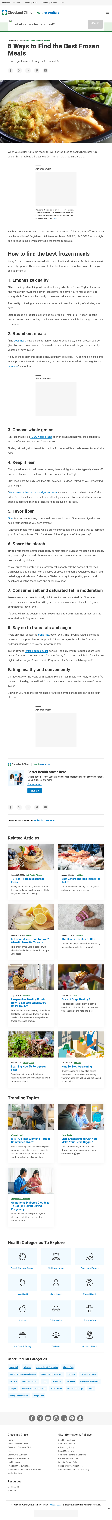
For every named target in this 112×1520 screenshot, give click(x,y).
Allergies (27, 1367)
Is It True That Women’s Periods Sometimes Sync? (31, 1140)
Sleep (91, 1388)
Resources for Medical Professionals (24, 1469)
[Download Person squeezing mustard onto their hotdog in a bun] (81, 977)
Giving (10, 1451)
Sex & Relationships (75, 1388)
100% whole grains (41, 436)
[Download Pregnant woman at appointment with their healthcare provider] (31, 1181)
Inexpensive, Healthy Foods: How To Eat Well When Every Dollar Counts (28, 1003)
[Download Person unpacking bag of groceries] (81, 1044)
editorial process (44, 820)
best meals (20, 340)
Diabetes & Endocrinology (51, 1374)
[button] (107, 12)
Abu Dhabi (16, 3)
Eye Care (13, 1381)
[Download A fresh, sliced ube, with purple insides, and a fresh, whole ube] (81, 917)
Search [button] (95, 23)
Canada (27, 3)
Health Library (14, 1462)
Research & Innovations (18, 1458)
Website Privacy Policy (68, 1462)
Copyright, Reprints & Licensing (72, 1455)
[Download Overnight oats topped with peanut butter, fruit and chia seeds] (31, 857)
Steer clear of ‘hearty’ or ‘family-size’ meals (33, 492)
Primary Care (28, 1063)
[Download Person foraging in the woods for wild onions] (31, 1044)
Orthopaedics (56, 1320)
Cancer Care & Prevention (47, 1367)
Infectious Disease (30, 1381)
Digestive (71, 1374)
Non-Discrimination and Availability (73, 1469)
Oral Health (56, 1381)
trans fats (43, 634)
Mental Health (89, 1294)
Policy (55, 218)
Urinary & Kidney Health (18, 1396)
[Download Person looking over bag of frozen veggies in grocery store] (31, 977)
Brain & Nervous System (22, 1268)
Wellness (56, 1346)
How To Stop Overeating (76, 1066)
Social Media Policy (66, 1451)
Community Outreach (17, 1455)
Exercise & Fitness (90, 1268)
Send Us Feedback (66, 1440)
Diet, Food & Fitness (33, 40)
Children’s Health (56, 1268)
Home (10, 1440)
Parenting (71, 1381)
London (45, 3)
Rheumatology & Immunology (33, 1388)
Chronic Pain (68, 1367)
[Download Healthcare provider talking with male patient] (81, 1117)
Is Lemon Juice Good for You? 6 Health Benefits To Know (30, 940)
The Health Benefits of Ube (78, 939)
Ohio (62, 3)
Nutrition (46, 40)
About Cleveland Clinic (18, 1443)
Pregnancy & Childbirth (20, 1199)
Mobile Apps (13, 1487)
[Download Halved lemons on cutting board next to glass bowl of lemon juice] (31, 917)
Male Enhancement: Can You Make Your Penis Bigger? (79, 1140)
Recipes (12, 1388)
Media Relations (15, 1473)
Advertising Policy (66, 1447)
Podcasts (12, 1490)
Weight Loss (39, 1396)
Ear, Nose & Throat (88, 1374)
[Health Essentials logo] (47, 12)
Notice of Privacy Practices (70, 1466)
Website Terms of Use (68, 1458)
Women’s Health (17, 1135)
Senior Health (56, 1388)
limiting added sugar (36, 650)
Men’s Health (66, 1135)
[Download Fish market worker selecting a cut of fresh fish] (81, 857)
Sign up (35, 790)
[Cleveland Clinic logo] (17, 12)
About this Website (66, 1443)
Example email (34, 784)
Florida (35, 3)
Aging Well (13, 1367)
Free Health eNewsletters (19, 1466)
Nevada (54, 3)
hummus (13, 366)
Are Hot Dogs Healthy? (75, 999)
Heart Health (22, 1294)
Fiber (11, 518)
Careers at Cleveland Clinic (20, 1447)
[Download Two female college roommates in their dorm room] (31, 1117)
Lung (45, 1381)
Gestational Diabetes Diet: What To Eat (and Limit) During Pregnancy (30, 1206)
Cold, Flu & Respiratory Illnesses (22, 1374)
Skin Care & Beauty (22, 1346)
